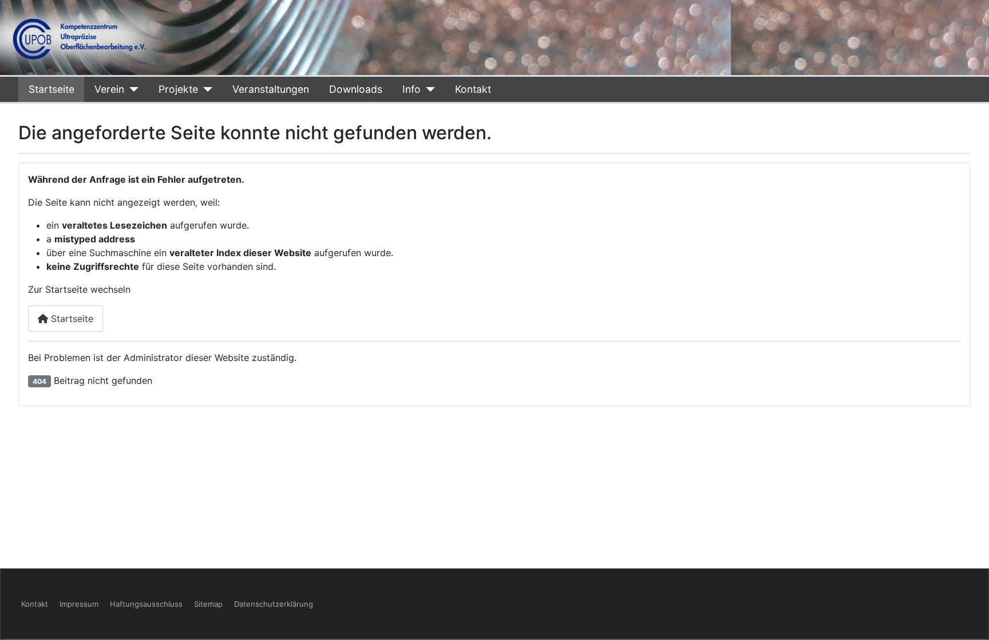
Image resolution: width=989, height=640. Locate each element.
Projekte (178, 89)
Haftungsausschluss (146, 603)
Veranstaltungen (270, 89)
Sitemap (208, 603)
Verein (109, 89)
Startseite (51, 89)
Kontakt (473, 89)
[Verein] (131, 89)
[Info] (428, 89)
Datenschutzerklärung (273, 603)
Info (411, 89)
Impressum (79, 603)
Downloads (355, 89)
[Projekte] (205, 89)
